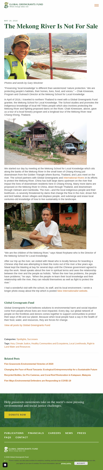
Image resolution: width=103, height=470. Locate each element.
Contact (22, 437)
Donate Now (17, 415)
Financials (36, 433)
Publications (14, 433)
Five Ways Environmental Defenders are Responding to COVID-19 (37, 381)
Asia (12, 343)
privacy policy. (66, 463)
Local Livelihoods (77, 343)
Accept (81, 463)
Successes (32, 339)
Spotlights (21, 339)
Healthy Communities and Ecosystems (49, 343)
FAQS (7, 437)
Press (81, 433)
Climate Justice (23, 343)
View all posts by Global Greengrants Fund (27, 325)
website (72, 291)
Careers (54, 433)
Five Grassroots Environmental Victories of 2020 (28, 364)
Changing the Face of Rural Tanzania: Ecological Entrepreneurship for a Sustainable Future (50, 369)
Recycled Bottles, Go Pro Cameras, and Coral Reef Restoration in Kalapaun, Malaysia (47, 375)
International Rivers (74, 177)
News (69, 433)
